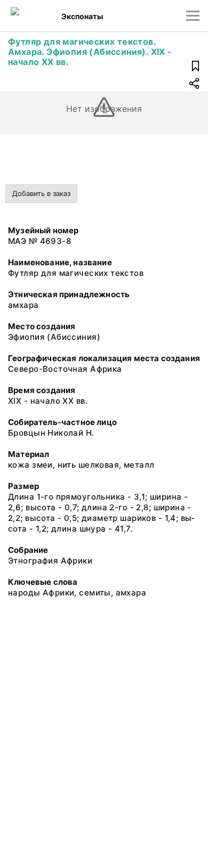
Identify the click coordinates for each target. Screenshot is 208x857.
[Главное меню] (193, 15)
